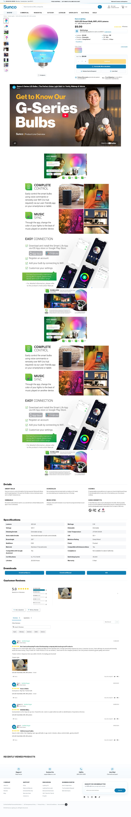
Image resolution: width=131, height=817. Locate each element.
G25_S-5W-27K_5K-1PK (84, 23)
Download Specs (24, 572)
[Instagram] (91, 797)
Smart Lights (11, 16)
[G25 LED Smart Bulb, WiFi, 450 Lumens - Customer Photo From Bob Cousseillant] (65, 593)
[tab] (6, 20)
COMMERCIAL (24, 12)
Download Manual (65, 572)
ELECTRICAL (85, 12)
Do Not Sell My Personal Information (13, 804)
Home (5, 16)
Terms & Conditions (52, 804)
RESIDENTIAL (38, 12)
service (29, 632)
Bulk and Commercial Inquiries (119, 1)
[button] (42, 45)
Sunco (43, 632)
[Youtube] (95, 797)
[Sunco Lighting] (10, 7)
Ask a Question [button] (19, 610)
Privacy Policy (41, 804)
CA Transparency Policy (30, 804)
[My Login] (109, 7)
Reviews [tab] (15, 618)
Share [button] (15, 676)
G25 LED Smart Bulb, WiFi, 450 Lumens (22, 672)
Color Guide (124, 46)
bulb (36, 632)
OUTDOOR (50, 12)
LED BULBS (62, 12)
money (22, 632)
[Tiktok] (99, 797)
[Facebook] (84, 797)
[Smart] (78, 50)
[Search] (100, 7)
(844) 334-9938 (10, 1)
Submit (120, 790)
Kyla (14, 632)
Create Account (115, 7)
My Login (113, 6)
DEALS (95, 12)
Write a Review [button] (34, 610)
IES (106, 572)
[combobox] (59, 7)
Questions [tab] (27, 618)
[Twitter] (88, 797)
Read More (79, 42)
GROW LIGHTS (73, 12)
